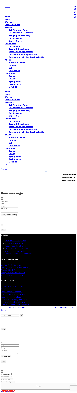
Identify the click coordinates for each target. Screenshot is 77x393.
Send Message (6, 356)
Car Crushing (15, 38)
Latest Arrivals (12, 25)
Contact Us (14, 71)
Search (38, 386)
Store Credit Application (21, 52)
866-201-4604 (69, 180)
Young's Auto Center (17, 307)
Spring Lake (15, 84)
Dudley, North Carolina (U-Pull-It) (15, 267)
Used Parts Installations (21, 33)
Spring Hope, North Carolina (13, 275)
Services (9, 27)
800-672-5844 (69, 174)
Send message (11, 214)
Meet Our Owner (17, 63)
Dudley (12, 79)
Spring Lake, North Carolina (13, 272)
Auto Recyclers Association (16, 243)
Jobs (11, 68)
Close (3, 214)
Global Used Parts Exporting (13, 294)
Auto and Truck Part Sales (12, 286)
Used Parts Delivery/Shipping (14, 299)
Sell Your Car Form (18, 30)
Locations (10, 73)
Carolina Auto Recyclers (15, 241)
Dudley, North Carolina (11, 265)
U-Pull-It (13, 87)
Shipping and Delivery (19, 36)
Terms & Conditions (19, 49)
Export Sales (15, 41)
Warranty (9, 22)
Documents (10, 44)
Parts (7, 19)
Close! (3, 329)
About (8, 60)
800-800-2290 (69, 177)
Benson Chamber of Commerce (19, 254)
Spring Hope (15, 82)
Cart (7, 165)
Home (7, 17)
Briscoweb (59, 307)
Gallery (12, 65)
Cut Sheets (14, 46)
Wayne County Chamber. (16, 251)
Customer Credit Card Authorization (27, 57)
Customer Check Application (23, 54)
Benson (12, 76)
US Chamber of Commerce (16, 248)
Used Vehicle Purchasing (11, 292)
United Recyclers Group (15, 246)
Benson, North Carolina (11, 270)
